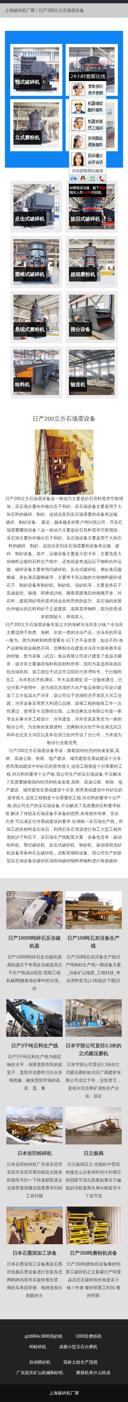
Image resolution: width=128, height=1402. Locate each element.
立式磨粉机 (27, 137)
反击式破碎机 (30, 218)
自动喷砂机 (40, 1362)
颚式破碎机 (27, 82)
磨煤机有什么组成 (93, 1372)
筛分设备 (80, 329)
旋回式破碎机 (85, 218)
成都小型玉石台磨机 (78, 1346)
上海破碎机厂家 (20, 10)
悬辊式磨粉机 (30, 329)
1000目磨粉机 (88, 1336)
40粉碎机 (37, 1346)
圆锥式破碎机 (30, 274)
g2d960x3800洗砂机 (44, 1336)
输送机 (78, 384)
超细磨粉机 (83, 274)
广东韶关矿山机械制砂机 (39, 1372)
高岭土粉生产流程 (80, 1362)
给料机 (22, 384)
